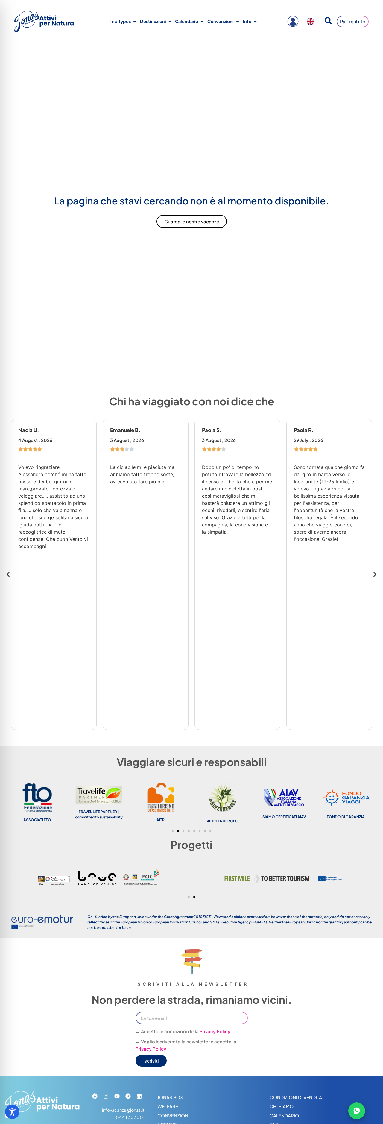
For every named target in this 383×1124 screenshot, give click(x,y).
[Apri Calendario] (202, 21)
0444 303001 (130, 1117)
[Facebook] (94, 1096)
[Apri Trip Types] (134, 21)
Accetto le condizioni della (185, 1031)
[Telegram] (128, 1096)
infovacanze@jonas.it (123, 1110)
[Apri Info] (255, 21)
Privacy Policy (215, 1031)
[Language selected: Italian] (312, 21)
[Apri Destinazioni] (170, 21)
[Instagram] (106, 1096)
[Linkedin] (139, 1096)
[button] (374, 574)
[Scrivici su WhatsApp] (356, 1110)
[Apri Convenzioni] (237, 21)
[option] (312, 21)
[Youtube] (117, 1096)
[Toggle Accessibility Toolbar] (12, 1112)
